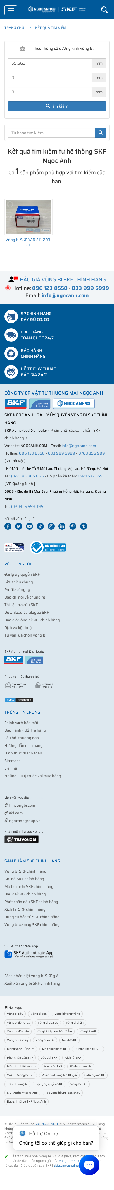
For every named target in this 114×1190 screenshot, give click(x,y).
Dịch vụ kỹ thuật (18, 628)
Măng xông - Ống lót (20, 1049)
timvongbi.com (21, 805)
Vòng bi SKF (78, 1084)
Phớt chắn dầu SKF (20, 1057)
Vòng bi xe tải (45, 1040)
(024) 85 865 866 (27, 476)
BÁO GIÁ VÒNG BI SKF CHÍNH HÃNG (63, 279)
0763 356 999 (91, 453)
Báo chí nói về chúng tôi (25, 597)
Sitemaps (12, 761)
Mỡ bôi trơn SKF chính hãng (28, 886)
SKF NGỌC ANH (46, 1124)
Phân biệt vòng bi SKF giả (59, 1075)
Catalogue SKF (94, 1075)
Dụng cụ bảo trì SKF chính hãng (32, 917)
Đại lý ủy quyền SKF (22, 574)
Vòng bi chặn (75, 1022)
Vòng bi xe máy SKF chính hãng (32, 924)
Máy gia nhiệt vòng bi (22, 1066)
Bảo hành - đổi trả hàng (25, 730)
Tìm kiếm (59, 106)
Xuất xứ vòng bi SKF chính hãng (32, 983)
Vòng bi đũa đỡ (48, 1022)
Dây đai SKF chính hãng (25, 894)
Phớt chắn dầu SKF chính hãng (31, 902)
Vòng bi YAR (88, 1031)
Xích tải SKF (73, 1057)
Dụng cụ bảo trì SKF (88, 1049)
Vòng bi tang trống (67, 1014)
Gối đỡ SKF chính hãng (24, 879)
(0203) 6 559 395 (27, 506)
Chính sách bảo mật (21, 723)
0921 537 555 (90, 476)
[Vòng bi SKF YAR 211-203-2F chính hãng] (28, 217)
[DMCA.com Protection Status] (19, 700)
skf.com (15, 813)
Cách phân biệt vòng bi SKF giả (31, 976)
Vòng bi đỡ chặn (18, 1031)
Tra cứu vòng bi (17, 1084)
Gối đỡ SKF (69, 1040)
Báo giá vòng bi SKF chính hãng (32, 620)
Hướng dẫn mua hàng (23, 745)
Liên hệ (10, 768)
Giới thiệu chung (18, 582)
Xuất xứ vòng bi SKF (20, 1075)
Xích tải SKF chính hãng (25, 909)
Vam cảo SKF (53, 1066)
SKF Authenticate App (22, 1093)
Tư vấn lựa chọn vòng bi (25, 635)
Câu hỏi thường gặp (21, 738)
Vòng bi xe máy (17, 1040)
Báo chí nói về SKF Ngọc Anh (26, 1101)
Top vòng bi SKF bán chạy (62, 1093)
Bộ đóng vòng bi (81, 1066)
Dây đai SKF (49, 1057)
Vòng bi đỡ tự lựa (18, 1022)
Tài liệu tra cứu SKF (21, 605)
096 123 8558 (32, 453)
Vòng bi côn (39, 1014)
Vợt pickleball (37, 798)
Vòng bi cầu (15, 1014)
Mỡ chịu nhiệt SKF (54, 1049)
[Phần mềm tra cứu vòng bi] (21, 839)
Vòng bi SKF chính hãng (25, 871)
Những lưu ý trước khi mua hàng (32, 776)
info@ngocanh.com (79, 446)
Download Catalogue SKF (26, 612)
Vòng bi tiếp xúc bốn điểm (54, 1031)
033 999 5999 (61, 453)
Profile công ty (17, 590)
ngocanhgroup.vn (24, 821)
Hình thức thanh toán (23, 753)
